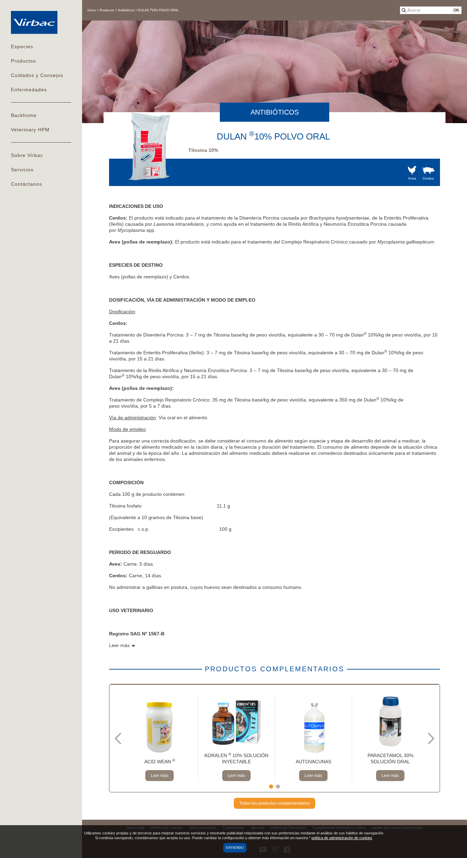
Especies (22, 46)
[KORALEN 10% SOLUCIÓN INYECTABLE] (236, 721)
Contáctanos (26, 184)
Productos (23, 61)
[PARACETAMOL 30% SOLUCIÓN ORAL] (390, 721)
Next (431, 738)
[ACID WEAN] (159, 727)
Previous (117, 738)
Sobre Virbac (27, 155)
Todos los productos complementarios (274, 803)
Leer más (159, 775)
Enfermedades (29, 89)
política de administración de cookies (341, 838)
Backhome (24, 115)
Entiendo (235, 847)
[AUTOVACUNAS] (313, 727)
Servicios (22, 169)
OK (456, 10)
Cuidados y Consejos (37, 75)
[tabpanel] (159, 738)
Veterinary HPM (30, 129)
